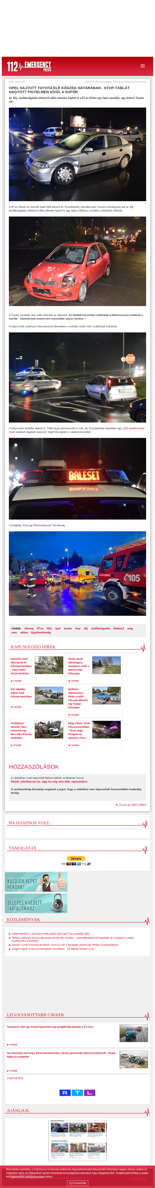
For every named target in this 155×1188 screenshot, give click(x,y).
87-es (40, 628)
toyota (68, 628)
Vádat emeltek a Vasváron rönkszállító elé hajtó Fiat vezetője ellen (51, 933)
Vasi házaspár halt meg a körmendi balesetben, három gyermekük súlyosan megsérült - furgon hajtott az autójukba (61, 1055)
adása (24, 632)
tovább (17, 681)
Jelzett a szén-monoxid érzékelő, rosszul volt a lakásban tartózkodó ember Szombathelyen (65, 944)
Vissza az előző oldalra (132, 804)
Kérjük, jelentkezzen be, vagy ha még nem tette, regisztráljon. (49, 781)
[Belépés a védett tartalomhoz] (77, 903)
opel (58, 628)
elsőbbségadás (100, 628)
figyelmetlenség (41, 632)
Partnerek (15, 1078)
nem (14, 632)
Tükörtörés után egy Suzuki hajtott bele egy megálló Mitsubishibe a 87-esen (50, 1027)
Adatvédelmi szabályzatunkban (27, 1176)
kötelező (118, 628)
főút (49, 628)
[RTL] (77, 1093)
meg (130, 628)
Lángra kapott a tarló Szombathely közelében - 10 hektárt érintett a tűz (53, 948)
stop (78, 628)
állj (86, 628)
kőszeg (29, 628)
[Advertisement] (77, 28)
